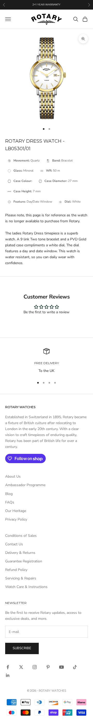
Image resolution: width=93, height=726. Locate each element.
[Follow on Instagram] (34, 667)
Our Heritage (15, 510)
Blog (9, 493)
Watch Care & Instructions (26, 586)
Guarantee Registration (23, 561)
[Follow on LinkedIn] (7, 675)
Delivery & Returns (20, 552)
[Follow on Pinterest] (48, 667)
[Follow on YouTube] (61, 667)
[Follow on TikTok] (75, 667)
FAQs (9, 502)
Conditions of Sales (21, 535)
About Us (13, 476)
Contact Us (14, 544)
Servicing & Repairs (20, 578)
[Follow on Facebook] (7, 667)
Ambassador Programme (25, 485)
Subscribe (22, 648)
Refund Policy (16, 569)
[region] (46, 361)
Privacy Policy (16, 519)
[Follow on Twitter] (21, 667)
